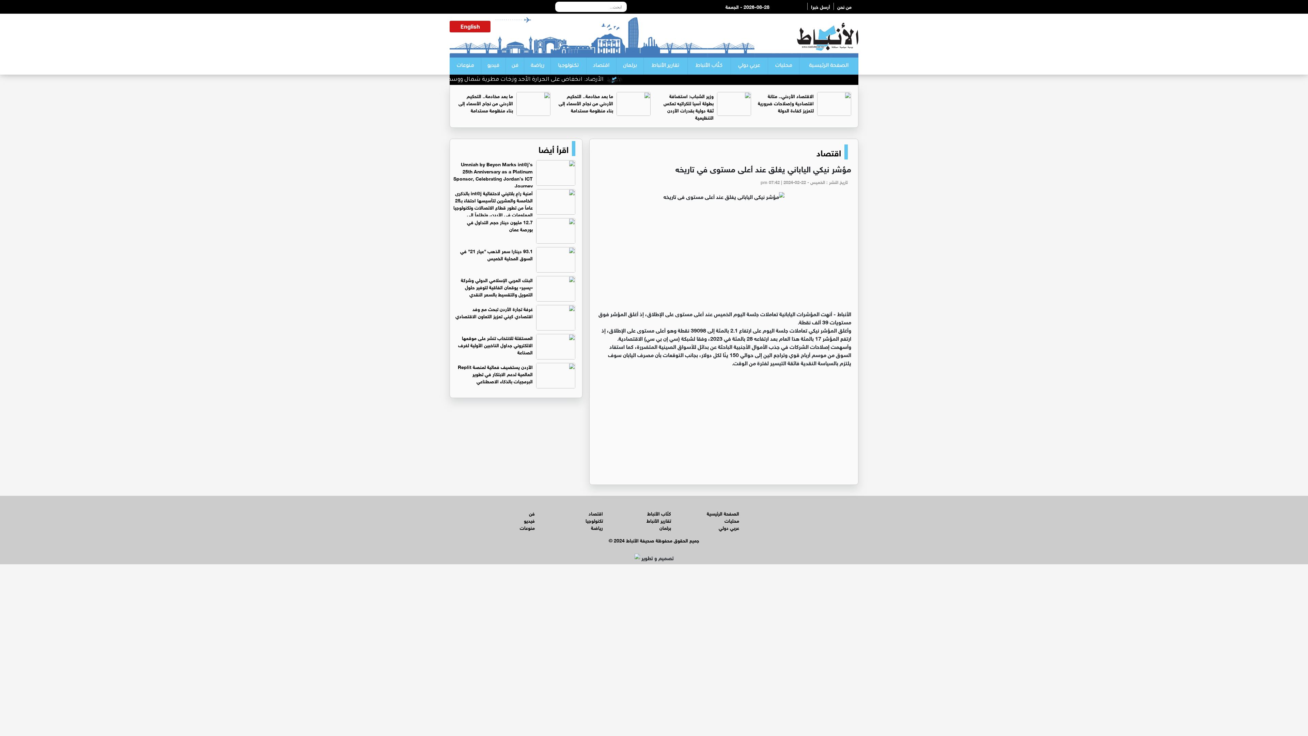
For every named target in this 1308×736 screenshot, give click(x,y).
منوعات (465, 66)
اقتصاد (601, 66)
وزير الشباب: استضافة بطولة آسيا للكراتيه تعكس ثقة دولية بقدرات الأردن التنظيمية (689, 106)
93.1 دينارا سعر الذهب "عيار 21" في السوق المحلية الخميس (496, 254)
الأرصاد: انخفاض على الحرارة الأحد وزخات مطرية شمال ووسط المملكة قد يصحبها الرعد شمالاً (508, 80)
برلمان (630, 66)
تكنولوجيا (568, 66)
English (470, 26)
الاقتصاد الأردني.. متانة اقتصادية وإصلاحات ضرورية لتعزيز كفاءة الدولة (786, 102)
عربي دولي (749, 66)
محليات (783, 66)
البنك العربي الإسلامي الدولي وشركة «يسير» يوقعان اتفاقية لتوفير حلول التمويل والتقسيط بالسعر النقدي (497, 286)
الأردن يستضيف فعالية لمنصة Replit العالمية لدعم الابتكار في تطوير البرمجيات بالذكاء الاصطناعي (495, 373)
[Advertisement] (724, 258)
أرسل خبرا (820, 6)
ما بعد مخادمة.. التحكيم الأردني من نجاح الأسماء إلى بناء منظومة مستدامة (586, 102)
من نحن (844, 6)
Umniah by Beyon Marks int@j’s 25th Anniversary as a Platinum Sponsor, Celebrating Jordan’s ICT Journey (493, 174)
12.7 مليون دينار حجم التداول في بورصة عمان (500, 225)
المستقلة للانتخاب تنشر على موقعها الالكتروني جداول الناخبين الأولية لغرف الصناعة (495, 344)
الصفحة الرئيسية (828, 66)
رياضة (537, 66)
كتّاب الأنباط (709, 66)
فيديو (493, 66)
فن (515, 66)
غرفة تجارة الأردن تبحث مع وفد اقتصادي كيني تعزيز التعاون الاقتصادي (494, 312)
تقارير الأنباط (665, 66)
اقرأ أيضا (554, 148)
